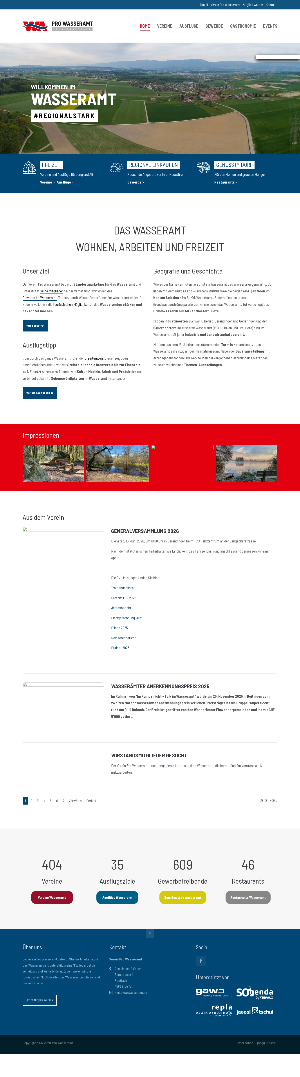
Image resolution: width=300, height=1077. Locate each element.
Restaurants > (225, 182)
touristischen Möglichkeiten (73, 304)
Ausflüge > (65, 182)
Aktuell (204, 4)
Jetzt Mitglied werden (39, 1000)
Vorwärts (75, 800)
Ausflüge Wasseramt (117, 897)
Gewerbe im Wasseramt (40, 297)
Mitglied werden (253, 4)
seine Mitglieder (51, 291)
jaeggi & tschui (267, 1043)
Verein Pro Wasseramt (225, 4)
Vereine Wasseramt (52, 897)
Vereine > (47, 182)
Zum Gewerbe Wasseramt (182, 897)
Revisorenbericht (123, 638)
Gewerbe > (135, 182)
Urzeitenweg (94, 358)
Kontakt (271, 4)
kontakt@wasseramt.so (131, 992)
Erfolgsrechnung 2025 (127, 618)
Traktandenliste (122, 587)
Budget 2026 (120, 647)
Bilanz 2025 (119, 627)
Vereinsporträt (35, 325)
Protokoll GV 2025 (123, 598)
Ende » (91, 800)
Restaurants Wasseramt (248, 897)
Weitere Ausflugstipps (40, 392)
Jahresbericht (121, 607)
